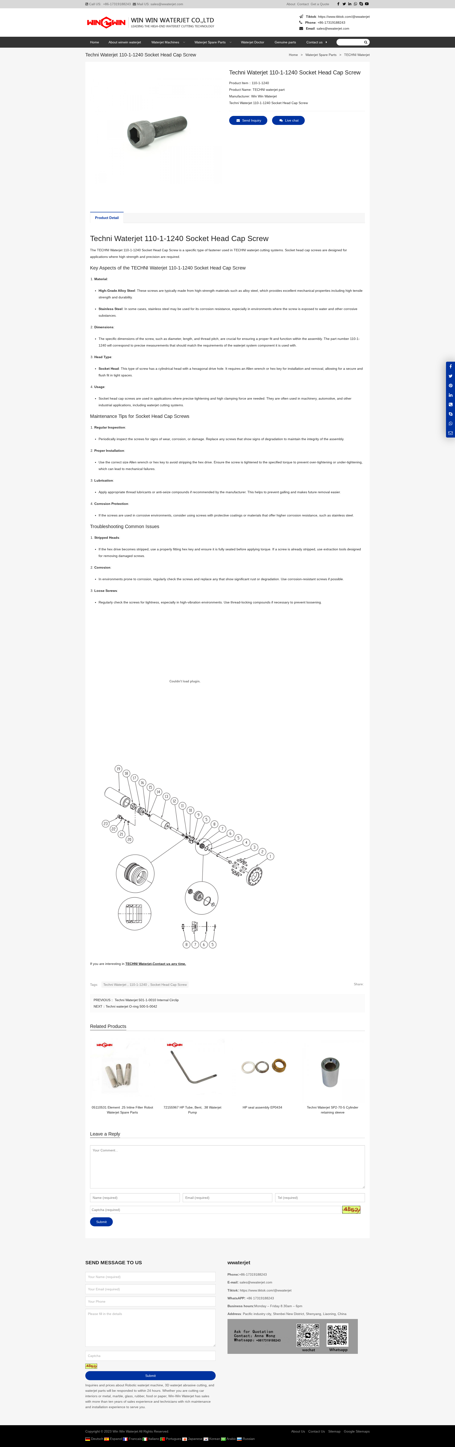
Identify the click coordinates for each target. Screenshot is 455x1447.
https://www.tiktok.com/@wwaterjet (344, 16)
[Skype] (361, 3)
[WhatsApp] (355, 3)
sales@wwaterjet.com (166, 4)
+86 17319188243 (260, 1298)
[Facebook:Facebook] (450, 366)
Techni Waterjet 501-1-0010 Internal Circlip (146, 1000)
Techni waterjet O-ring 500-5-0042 (131, 1006)
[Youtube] (367, 3)
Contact (303, 4)
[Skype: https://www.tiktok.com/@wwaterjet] (450, 414)
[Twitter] (344, 3)
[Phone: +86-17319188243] (450, 404)
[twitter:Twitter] (450, 375)
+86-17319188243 (117, 4)
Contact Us (316, 1431)
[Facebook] (338, 3)
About (291, 4)
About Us (298, 1431)
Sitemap (334, 1431)
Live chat (292, 120)
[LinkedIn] (350, 3)
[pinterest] (450, 385)
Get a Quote (320, 4)
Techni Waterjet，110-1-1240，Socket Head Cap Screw (145, 984)
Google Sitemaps (357, 1431)
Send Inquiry (251, 120)
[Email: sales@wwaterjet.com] (450, 433)
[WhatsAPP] (450, 423)
